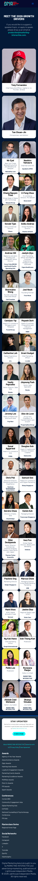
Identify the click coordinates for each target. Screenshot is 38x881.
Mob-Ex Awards (7, 783)
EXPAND (5, 809)
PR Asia (4, 818)
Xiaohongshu (6, 857)
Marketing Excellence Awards (12, 776)
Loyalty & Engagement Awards (12, 770)
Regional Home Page (9, 827)
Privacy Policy (15, 747)
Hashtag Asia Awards (9, 766)
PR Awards (6, 786)
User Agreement (25, 747)
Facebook (5, 837)
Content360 (6, 799)
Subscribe (19, 734)
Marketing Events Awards (11, 773)
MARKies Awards (8, 780)
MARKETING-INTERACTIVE (19, 728)
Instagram (5, 840)
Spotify (4, 853)
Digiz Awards (6, 763)
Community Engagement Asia (12, 802)
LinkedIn (5, 843)
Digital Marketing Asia (9, 806)
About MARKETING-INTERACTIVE (14, 744)
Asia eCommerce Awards (10, 760)
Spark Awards (7, 790)
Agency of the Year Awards (11, 756)
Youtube (5, 850)
